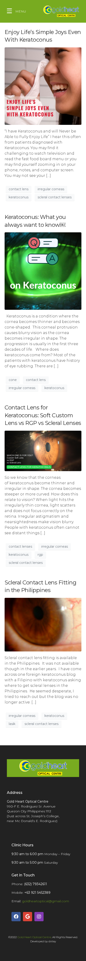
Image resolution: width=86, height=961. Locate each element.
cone (13, 380)
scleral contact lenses (55, 197)
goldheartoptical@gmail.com (45, 901)
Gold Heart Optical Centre (34, 937)
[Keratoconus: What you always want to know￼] (43, 271)
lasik (12, 724)
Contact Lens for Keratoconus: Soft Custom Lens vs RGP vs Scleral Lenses (43, 415)
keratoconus (18, 197)
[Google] (27, 916)
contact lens (18, 189)
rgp (40, 555)
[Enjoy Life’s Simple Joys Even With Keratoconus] (43, 86)
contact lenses (20, 546)
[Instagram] (39, 916)
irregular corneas (51, 189)
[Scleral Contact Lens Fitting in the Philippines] (43, 624)
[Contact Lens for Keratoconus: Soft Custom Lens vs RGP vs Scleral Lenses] (43, 450)
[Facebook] (16, 916)
